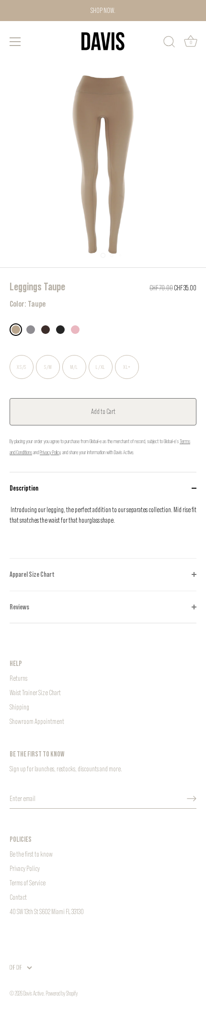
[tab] (103, 531)
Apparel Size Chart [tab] (32, 574)
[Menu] (15, 41)
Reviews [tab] (19, 607)
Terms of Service (28, 883)
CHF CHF (16, 967)
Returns (18, 678)
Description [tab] (24, 488)
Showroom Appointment (37, 721)
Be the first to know (31, 854)
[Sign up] (191, 798)
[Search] (169, 43)
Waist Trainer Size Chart (35, 692)
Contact (18, 897)
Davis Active (33, 993)
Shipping (19, 707)
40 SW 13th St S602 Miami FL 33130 (47, 911)
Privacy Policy (25, 868)
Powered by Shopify (62, 993)
